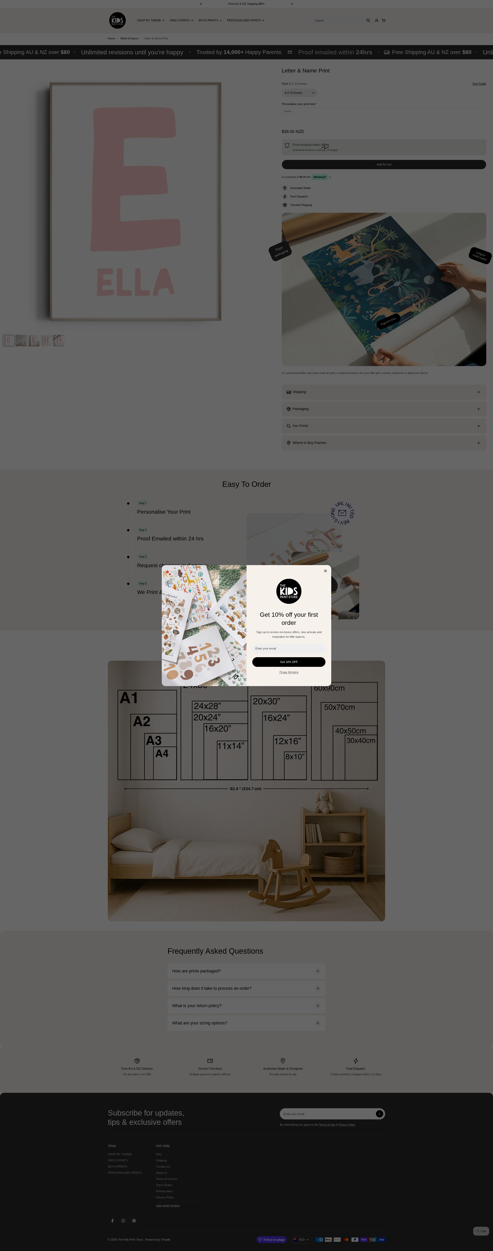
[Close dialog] (325, 571)
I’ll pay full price (288, 672)
